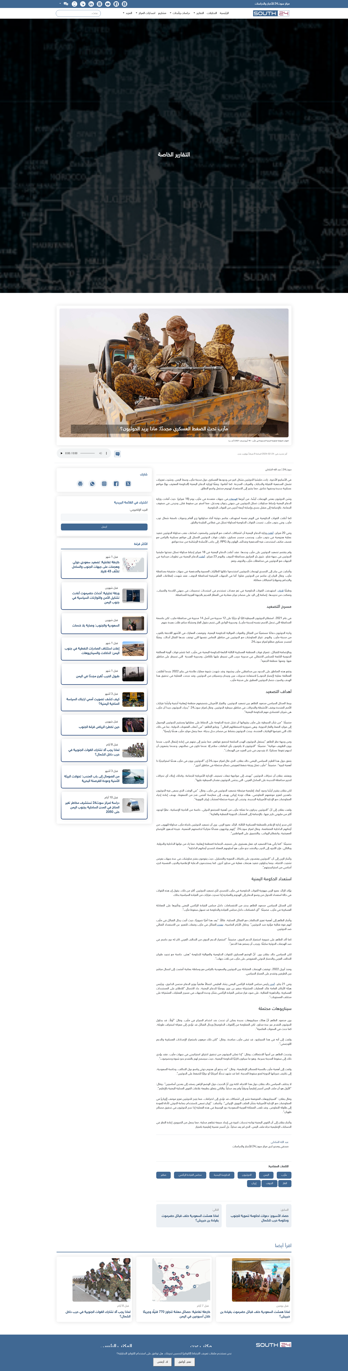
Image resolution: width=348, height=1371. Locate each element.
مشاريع (162, 13)
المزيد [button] (128, 13)
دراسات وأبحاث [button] (181, 13)
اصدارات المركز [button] (146, 13)
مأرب (284, 1175)
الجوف (269, 1183)
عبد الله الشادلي (280, 1142)
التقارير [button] (200, 13)
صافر (163, 1175)
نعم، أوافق (184, 1362)
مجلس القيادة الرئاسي (190, 1175)
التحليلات (212, 13)
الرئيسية (224, 13)
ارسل (104, 526)
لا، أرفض (162, 1362)
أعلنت (270, 533)
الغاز (285, 1183)
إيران (254, 1183)
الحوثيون (246, 1175)
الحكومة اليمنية (222, 1175)
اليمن (266, 1175)
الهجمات (233, 499)
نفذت (219, 924)
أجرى (272, 984)
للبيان (280, 590)
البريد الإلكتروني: (138, 510)
